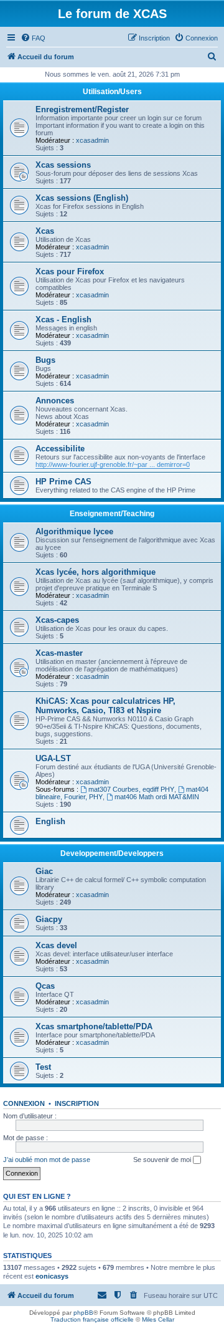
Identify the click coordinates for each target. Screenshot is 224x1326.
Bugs (45, 360)
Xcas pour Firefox (69, 271)
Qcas (45, 986)
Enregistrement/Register (82, 109)
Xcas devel (56, 945)
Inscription (77, 1103)
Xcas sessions (63, 165)
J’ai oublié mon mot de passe (46, 1159)
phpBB (83, 1312)
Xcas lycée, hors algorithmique (95, 572)
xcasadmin (92, 140)
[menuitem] (33, 38)
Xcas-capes (57, 620)
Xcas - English (63, 319)
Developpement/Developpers (112, 853)
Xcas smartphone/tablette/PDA (93, 1026)
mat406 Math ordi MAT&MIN (156, 796)
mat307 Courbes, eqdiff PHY (131, 789)
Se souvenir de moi (163, 1159)
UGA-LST (53, 758)
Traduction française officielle (92, 1319)
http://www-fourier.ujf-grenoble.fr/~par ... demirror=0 (112, 464)
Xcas (44, 231)
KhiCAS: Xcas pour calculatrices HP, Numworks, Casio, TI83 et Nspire (105, 705)
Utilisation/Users (112, 91)
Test (43, 1067)
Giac (44, 871)
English (50, 821)
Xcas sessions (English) (81, 198)
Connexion (24, 1103)
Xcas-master (59, 653)
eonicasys (51, 1276)
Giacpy (48, 919)
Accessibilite (60, 448)
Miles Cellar (158, 1319)
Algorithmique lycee (74, 531)
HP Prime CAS (63, 481)
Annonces (54, 400)
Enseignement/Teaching (112, 513)
